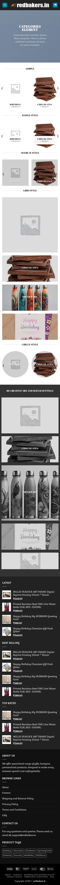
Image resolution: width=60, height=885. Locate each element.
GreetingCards (44, 850)
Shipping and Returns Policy (18, 798)
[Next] (57, 94)
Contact (6, 792)
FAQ (4, 815)
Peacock (17, 855)
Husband (7, 855)
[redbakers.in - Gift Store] (30, 5)
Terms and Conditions (14, 809)
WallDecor (41, 855)
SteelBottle (28, 855)
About (5, 787)
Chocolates (18, 850)
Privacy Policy (10, 804)
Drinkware (31, 850)
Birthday (7, 850)
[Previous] (2, 94)
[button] (4, 5)
